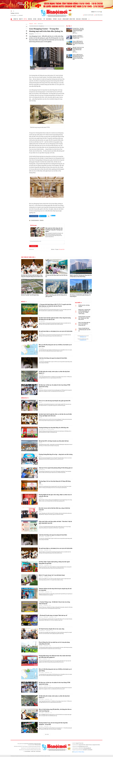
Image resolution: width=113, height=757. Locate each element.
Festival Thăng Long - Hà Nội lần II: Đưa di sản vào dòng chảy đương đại (54, 602)
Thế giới (55, 19)
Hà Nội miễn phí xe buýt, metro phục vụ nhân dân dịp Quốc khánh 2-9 (54, 372)
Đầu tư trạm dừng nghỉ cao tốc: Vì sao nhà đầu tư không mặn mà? (84, 324)
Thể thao (41, 726)
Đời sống (40, 645)
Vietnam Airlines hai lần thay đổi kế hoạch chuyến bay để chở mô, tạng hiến (55, 589)
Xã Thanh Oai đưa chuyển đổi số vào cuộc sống (51, 629)
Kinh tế (20, 19)
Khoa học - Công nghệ (81, 19)
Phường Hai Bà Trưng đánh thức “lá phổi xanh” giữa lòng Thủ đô (84, 318)
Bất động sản (40, 23)
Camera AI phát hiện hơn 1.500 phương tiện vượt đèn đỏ (84, 329)
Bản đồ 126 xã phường (88, 14)
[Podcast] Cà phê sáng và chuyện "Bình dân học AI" (53, 615)
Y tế (44, 19)
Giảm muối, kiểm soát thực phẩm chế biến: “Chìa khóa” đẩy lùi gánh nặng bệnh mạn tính (55, 522)
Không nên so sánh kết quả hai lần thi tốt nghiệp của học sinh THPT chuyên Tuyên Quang (84, 311)
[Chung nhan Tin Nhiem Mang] (78, 751)
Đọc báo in (14, 15)
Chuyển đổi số (42, 469)
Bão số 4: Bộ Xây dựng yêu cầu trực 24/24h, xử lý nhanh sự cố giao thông (55, 345)
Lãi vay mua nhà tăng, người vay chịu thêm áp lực (56, 275)
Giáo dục (39, 19)
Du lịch (59, 19)
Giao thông (41, 348)
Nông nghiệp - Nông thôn (69, 19)
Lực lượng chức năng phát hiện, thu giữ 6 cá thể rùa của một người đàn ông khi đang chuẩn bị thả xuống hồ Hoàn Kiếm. (55, 362)
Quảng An (41, 220)
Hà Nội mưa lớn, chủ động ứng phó (84, 306)
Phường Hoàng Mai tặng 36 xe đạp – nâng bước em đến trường (55, 454)
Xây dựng (41, 333)
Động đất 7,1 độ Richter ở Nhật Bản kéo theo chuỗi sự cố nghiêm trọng (78, 36)
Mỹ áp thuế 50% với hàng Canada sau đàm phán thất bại (54, 441)
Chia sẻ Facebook (34, 216)
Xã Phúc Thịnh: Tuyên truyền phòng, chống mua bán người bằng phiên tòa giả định (54, 562)
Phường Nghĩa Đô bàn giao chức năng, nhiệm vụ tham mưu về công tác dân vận (55, 495)
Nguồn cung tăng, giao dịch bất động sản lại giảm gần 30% (56, 295)
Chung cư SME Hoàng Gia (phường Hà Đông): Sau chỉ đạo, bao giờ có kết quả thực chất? (78, 43)
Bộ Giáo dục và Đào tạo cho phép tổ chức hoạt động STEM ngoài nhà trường (54, 385)
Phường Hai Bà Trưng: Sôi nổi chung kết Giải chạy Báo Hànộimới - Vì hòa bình (53, 723)
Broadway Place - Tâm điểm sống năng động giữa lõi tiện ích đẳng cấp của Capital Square (78, 30)
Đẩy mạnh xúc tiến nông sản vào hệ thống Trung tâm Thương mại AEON (54, 229)
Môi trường (41, 359)
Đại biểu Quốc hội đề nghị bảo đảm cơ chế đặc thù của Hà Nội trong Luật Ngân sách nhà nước (55, 414)
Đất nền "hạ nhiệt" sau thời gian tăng (30, 295)
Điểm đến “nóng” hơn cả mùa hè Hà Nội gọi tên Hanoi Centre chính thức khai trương (78, 49)
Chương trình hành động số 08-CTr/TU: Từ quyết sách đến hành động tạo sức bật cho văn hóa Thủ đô (55, 305)
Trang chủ (31, 23)
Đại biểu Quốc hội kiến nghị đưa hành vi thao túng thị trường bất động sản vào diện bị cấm (32, 275)
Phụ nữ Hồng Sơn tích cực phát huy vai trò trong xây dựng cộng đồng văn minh (54, 643)
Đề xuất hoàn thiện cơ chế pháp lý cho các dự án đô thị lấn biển (55, 331)
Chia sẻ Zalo (43, 216)
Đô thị (25, 19)
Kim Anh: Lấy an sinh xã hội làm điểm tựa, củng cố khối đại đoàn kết (54, 508)
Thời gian (56, 249)
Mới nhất (21, 15)
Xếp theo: (53, 249)
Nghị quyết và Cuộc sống (44, 307)
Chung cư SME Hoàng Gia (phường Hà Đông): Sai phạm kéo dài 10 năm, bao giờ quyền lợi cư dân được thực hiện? (78, 57)
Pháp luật (41, 565)
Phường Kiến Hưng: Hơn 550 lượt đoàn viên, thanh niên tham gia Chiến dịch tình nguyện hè (55, 656)
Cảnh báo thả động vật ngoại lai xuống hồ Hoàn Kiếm (53, 358)
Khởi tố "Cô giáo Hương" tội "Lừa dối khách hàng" (52, 575)
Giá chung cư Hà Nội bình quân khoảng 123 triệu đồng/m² (80, 295)
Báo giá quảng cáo (87, 748)
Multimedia (49, 19)
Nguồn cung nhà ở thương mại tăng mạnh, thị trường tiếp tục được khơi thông (81, 275)
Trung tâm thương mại (35, 220)
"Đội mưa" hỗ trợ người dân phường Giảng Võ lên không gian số (55, 468)
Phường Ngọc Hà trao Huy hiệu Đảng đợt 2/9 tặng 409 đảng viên (55, 482)
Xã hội (34, 19)
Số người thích (61, 249)
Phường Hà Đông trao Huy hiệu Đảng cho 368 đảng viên (54, 427)
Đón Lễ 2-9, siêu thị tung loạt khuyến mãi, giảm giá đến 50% (55, 400)
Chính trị (15, 19)
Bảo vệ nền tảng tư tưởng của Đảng (46, 429)
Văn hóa (30, 19)
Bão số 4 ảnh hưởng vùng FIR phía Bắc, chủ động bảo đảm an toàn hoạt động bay (55, 710)
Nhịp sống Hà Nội (98, 14)
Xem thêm (47, 734)
